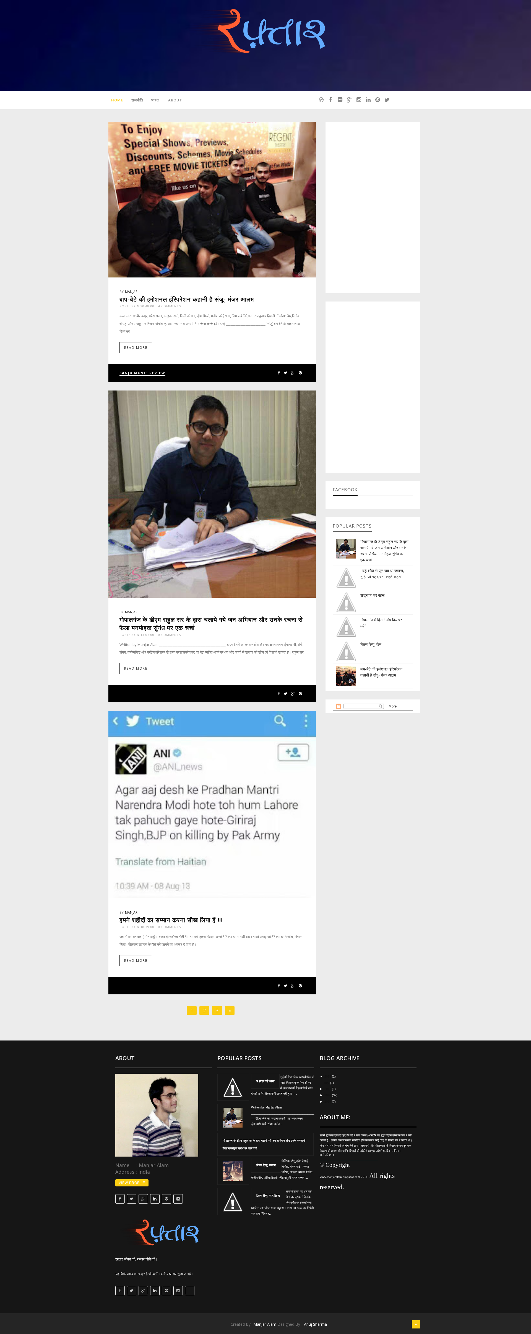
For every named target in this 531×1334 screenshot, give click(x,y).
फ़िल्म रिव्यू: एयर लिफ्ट (268, 1195)
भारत (155, 100)
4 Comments (169, 306)
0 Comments (169, 635)
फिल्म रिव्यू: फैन (370, 644)
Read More (135, 347)
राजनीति (137, 100)
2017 (328, 1089)
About (175, 100)
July (327, 1082)
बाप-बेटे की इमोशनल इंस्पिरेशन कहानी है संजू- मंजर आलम (186, 299)
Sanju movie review (142, 373)
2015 (328, 1101)
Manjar (131, 291)
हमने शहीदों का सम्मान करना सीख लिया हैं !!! (171, 920)
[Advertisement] (373, 207)
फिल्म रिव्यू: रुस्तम (266, 1165)
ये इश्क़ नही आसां (265, 1081)
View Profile (132, 1183)
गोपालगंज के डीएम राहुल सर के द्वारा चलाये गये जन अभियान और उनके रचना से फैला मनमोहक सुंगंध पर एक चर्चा (264, 1144)
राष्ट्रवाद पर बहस (372, 595)
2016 (328, 1095)
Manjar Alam (264, 1324)
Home (117, 100)
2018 (328, 1076)
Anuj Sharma (315, 1324)
